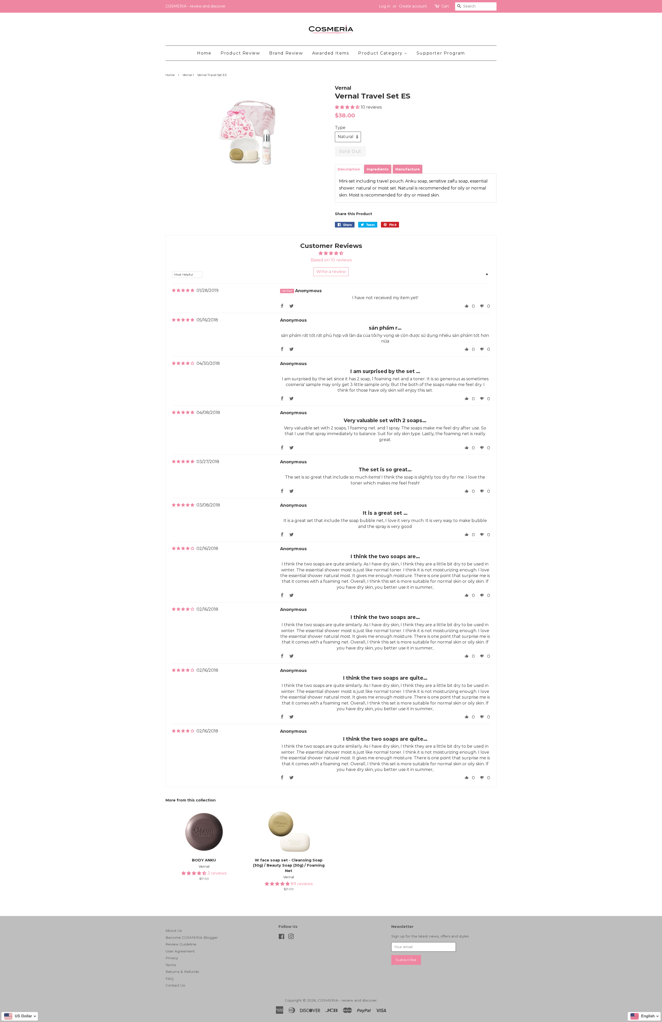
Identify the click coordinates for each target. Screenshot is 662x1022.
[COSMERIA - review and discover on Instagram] (291, 937)
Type (340, 127)
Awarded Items (330, 53)
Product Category (381, 53)
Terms (171, 965)
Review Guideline (181, 944)
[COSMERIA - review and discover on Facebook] (281, 937)
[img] (183, 290)
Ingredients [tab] (378, 169)
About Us (174, 930)
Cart (445, 6)
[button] (348, 107)
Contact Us (175, 985)
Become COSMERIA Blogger (192, 937)
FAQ (170, 978)
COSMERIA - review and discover (347, 1000)
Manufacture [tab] (407, 169)
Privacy (172, 958)
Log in (384, 6)
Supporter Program (441, 53)
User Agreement (180, 951)
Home (204, 53)
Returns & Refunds (182, 972)
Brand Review (286, 53)
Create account (413, 6)
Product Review (240, 53)
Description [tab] (349, 169)
